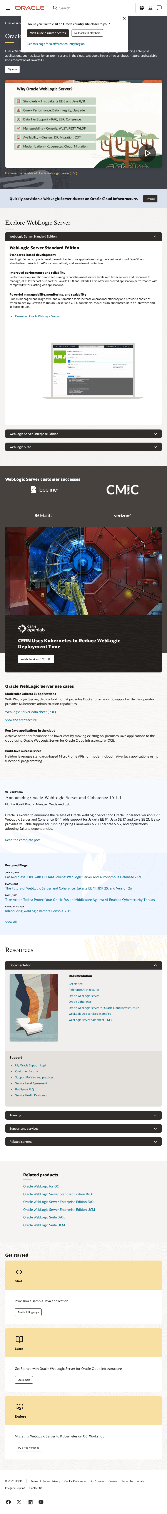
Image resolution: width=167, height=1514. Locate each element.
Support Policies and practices (34, 1077)
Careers (113, 1481)
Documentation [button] (20, 965)
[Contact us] (159, 7)
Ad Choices (97, 1481)
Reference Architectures (84, 989)
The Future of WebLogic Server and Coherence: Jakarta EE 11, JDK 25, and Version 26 (68, 888)
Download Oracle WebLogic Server (37, 316)
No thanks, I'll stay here (87, 32)
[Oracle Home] (29, 8)
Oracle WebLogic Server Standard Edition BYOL (58, 1194)
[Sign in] (150, 7)
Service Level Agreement (31, 1083)
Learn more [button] (24, 1379)
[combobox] (92, 8)
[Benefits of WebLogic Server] (83, 124)
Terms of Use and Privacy (45, 1481)
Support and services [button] (24, 1128)
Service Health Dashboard (31, 1095)
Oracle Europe (14, 23)
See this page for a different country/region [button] (56, 44)
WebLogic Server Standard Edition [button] (33, 236)
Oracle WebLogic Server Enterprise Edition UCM (59, 1209)
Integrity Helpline (15, 1488)
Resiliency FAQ (24, 1089)
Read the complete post (22, 840)
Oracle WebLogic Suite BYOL (44, 1217)
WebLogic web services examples (90, 1013)
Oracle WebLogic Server (84, 995)
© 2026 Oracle (13, 1481)
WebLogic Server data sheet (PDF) (30, 712)
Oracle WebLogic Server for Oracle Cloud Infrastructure (104, 1007)
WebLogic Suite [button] (20, 447)
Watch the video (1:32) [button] (33, 658)
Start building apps (28, 1312)
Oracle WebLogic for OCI (41, 1186)
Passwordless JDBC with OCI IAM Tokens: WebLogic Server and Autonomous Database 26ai (73, 877)
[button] (7, 7)
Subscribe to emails (133, 1481)
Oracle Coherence (80, 1001)
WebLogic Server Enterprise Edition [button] (34, 434)
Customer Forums (26, 1071)
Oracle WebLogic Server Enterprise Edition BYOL (59, 1201)
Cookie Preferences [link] (75, 1481)
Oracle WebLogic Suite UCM (44, 1225)
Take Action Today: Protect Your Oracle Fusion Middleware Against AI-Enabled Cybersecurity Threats (80, 899)
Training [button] (15, 1115)
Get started (76, 983)
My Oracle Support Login (31, 1065)
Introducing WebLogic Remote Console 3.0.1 (38, 911)
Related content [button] (21, 1141)
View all (11, 922)
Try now (12, 69)
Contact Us (35, 1488)
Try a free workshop (28, 1447)
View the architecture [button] (21, 720)
